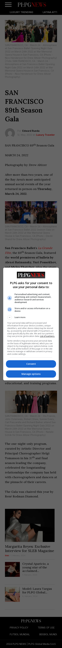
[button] (31, 317)
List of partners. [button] (47, 336)
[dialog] (31, 324)
